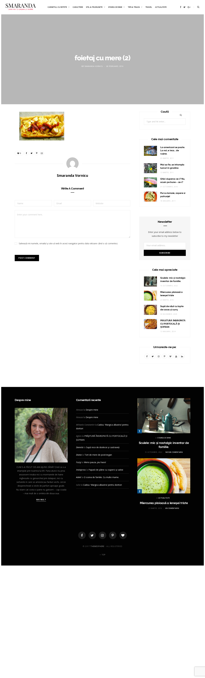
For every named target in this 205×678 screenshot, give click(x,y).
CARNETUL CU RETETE (57, 7)
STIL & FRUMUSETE (94, 7)
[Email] (8, 147)
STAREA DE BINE (115, 7)
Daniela (79, 447)
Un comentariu (172, 508)
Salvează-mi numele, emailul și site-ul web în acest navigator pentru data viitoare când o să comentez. (68, 243)
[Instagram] (102, 535)
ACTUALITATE (161, 7)
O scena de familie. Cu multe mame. (101, 477)
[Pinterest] (8, 139)
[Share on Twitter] (8, 131)
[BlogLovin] (123, 535)
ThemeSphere (97, 546)
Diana (79, 454)
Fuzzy (78, 462)
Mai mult (41, 499)
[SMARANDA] (21, 7)
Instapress (81, 469)
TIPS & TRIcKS (134, 7)
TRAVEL (148, 7)
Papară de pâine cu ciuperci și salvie (106, 469)
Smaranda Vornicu (93, 66)
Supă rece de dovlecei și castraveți (102, 447)
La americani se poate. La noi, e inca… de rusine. (172, 150)
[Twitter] (92, 535)
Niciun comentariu (174, 452)
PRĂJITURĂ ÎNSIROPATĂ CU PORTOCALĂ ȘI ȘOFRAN (172, 323)
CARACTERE (78, 7)
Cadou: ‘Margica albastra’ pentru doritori (102, 484)
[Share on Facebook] (8, 124)
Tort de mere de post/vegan (98, 454)
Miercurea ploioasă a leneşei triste (164, 503)
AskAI (78, 477)
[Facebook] (82, 535)
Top (103, 554)
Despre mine (92, 409)
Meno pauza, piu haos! (95, 462)
